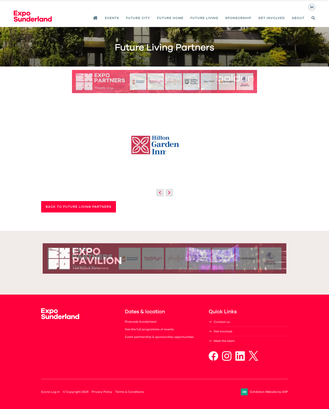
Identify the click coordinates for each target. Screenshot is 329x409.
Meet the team (224, 341)
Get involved (223, 331)
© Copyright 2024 (76, 392)
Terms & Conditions (129, 392)
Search (313, 18)
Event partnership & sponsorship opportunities (159, 337)
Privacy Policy (102, 392)
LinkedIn (311, 7)
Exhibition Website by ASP (269, 392)
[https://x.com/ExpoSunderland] (253, 360)
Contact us (222, 322)
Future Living (204, 18)
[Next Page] (169, 193)
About (298, 18)
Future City (138, 18)
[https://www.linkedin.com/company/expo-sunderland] (240, 360)
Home (95, 18)
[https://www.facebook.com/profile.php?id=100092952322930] (213, 360)
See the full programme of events (149, 329)
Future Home (170, 18)
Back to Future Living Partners (78, 207)
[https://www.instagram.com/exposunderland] (227, 360)
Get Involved (271, 18)
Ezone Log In (50, 392)
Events (112, 18)
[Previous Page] (160, 193)
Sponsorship (238, 18)
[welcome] (33, 20)
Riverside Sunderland (140, 322)
